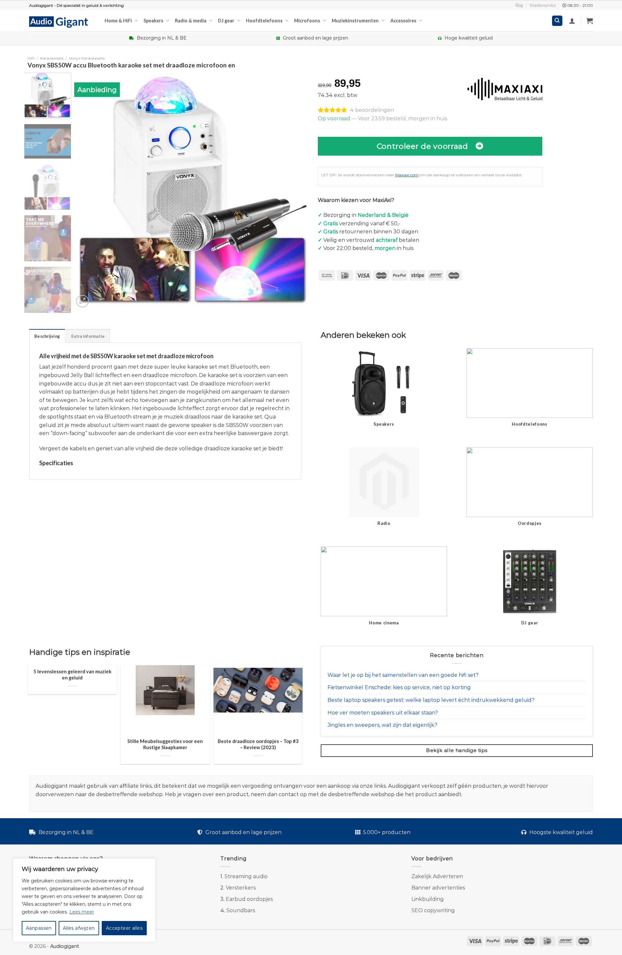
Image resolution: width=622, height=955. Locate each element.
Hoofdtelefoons (264, 20)
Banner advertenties (438, 888)
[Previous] (87, 191)
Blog (519, 5)
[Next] (298, 191)
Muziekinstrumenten (355, 20)
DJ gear (226, 20)
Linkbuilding (427, 899)
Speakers (153, 20)
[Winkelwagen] (589, 21)
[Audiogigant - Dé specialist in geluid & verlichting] (62, 21)
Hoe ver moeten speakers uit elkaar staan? (383, 713)
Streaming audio (246, 876)
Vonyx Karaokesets (87, 58)
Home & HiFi (118, 20)
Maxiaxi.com (407, 174)
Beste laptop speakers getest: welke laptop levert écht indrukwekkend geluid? (431, 700)
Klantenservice (543, 5)
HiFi (31, 58)
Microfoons (307, 20)
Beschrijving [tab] (47, 336)
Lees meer (81, 912)
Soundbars (240, 910)
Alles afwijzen (79, 928)
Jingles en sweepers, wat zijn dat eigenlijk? (382, 725)
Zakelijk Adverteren (437, 876)
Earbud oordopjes (249, 899)
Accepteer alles (124, 928)
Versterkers (241, 888)
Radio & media (190, 20)
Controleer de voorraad (422, 146)
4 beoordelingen (372, 110)
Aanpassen (39, 928)
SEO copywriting (433, 910)
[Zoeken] (557, 21)
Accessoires (403, 20)
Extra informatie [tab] (88, 336)
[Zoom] (82, 301)
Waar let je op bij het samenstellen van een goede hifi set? (403, 675)
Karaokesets (51, 58)
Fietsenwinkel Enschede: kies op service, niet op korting (399, 687)
